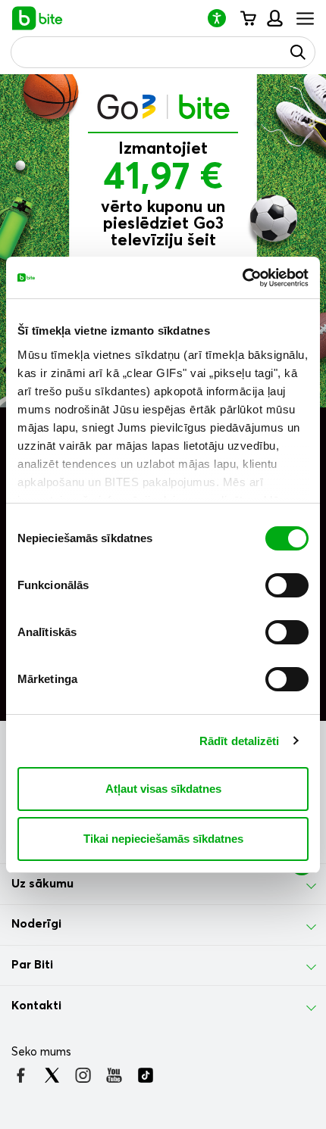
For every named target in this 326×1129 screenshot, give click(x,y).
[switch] (287, 585)
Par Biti (32, 965)
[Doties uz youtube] (114, 1075)
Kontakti (36, 1006)
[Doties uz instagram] (83, 1075)
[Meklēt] (298, 52)
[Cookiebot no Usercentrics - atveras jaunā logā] (242, 278)
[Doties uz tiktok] (145, 1075)
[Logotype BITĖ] (37, 18)
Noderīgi (36, 924)
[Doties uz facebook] (20, 1075)
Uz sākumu (42, 884)
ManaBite (274, 18)
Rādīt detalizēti (239, 740)
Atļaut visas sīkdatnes (163, 788)
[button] (223, 17)
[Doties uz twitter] (51, 1075)
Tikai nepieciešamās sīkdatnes (163, 838)
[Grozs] (247, 18)
